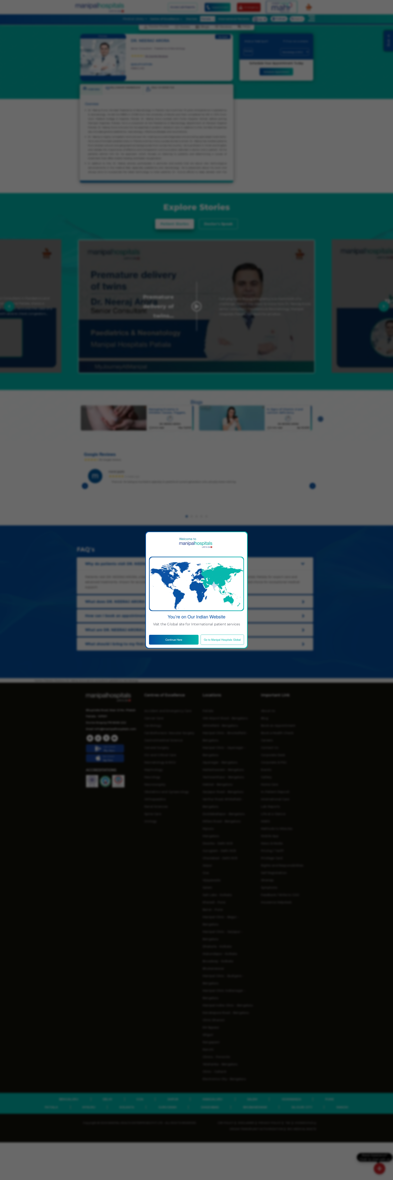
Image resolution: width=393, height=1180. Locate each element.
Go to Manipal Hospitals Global (222, 640)
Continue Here (173, 640)
